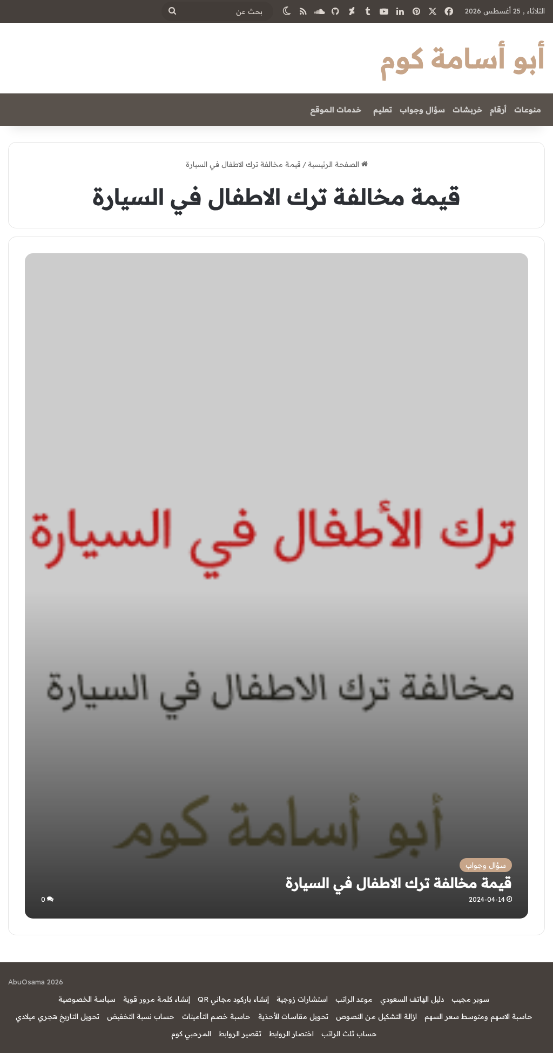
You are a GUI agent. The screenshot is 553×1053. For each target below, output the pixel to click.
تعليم (382, 109)
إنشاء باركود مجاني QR (233, 999)
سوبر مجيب (470, 999)
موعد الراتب (354, 999)
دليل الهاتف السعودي (412, 999)
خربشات (467, 109)
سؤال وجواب (422, 109)
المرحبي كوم (191, 1033)
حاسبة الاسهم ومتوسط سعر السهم (478, 1016)
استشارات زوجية (302, 999)
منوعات (527, 109)
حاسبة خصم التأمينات (216, 1016)
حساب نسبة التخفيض (140, 1016)
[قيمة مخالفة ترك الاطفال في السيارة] (276, 666)
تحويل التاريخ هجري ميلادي (57, 1016)
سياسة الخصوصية (87, 999)
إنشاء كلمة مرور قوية (156, 999)
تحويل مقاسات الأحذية (293, 1016)
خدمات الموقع (335, 109)
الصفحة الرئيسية (334, 164)
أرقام (498, 109)
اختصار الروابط (291, 1033)
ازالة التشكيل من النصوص (376, 1016)
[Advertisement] (276, 334)
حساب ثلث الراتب (349, 1033)
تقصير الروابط (240, 1033)
